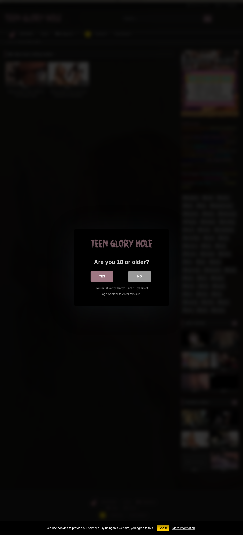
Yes (102, 276)
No (139, 276)
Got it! (163, 528)
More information (183, 528)
